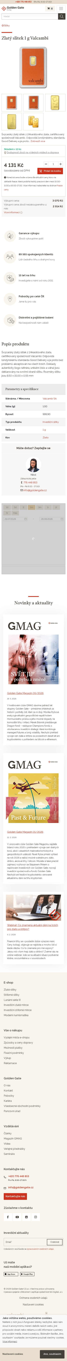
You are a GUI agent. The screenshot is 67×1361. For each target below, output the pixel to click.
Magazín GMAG (13, 1138)
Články (8, 1133)
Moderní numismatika (16, 1015)
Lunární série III (12, 999)
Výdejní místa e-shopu (16, 1037)
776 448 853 (30, 482)
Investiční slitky (51, 422)
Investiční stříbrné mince (17, 1010)
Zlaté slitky (10, 989)
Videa (7, 1143)
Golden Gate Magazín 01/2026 (25, 831)
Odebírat (54, 1242)
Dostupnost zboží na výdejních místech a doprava (33, 152)
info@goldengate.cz (35, 490)
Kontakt (8, 1090)
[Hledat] (61, 16)
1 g (44, 429)
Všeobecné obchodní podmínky (22, 1106)
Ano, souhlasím (52, 1354)
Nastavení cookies (12, 1354)
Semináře (9, 1153)
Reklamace (10, 1063)
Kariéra (8, 1100)
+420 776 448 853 (23, 2)
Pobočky (9, 1095)
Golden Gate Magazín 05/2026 (25, 693)
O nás (7, 1085)
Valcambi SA (50, 398)
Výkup (7, 1058)
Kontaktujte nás (15, 1196)
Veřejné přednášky (14, 1148)
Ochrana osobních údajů (33, 1297)
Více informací (12, 212)
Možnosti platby (13, 1047)
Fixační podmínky (14, 1052)
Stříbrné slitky (11, 994)
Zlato (46, 437)
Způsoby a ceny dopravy (18, 1042)
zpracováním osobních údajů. (40, 1249)
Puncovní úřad (12, 1111)
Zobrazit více (38, 141)
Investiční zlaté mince (16, 1004)
